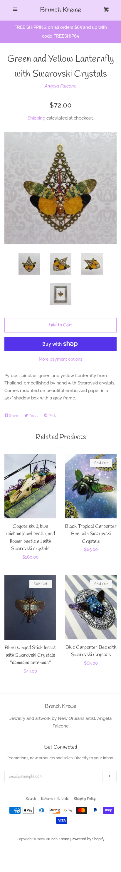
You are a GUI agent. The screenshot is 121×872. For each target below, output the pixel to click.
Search (31, 799)
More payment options (60, 359)
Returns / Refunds (54, 799)
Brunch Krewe (60, 10)
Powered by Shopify (88, 839)
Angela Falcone (60, 86)
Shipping (36, 118)
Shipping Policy (84, 799)
